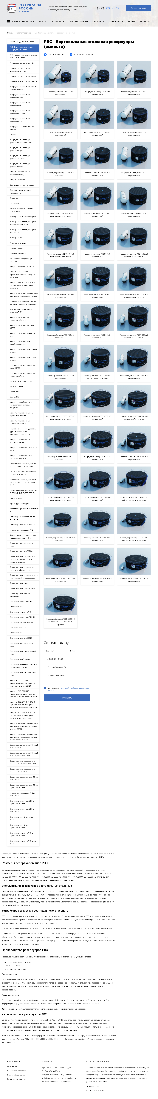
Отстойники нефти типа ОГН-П (22, 617)
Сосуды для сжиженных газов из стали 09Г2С (23, 366)
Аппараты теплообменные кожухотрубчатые (20, 440)
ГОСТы (131, 21)
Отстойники (14, 203)
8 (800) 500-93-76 (49, 1068)
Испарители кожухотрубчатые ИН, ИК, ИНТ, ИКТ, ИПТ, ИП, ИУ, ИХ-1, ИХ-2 (23, 482)
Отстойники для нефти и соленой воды (23, 652)
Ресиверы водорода (18, 253)
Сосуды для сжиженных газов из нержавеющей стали (23, 374)
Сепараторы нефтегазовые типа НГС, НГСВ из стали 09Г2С (22, 770)
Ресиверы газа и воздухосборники (23, 216)
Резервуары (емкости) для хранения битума (20, 95)
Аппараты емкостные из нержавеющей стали (19, 318)
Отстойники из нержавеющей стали (21, 644)
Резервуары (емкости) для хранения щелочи (20, 165)
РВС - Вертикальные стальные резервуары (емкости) (21, 48)
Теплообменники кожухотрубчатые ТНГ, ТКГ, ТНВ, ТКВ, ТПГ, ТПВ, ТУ (23, 491)
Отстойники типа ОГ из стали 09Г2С (21, 818)
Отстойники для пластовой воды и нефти (23, 673)
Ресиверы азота (16, 238)
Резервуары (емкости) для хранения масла (20, 119)
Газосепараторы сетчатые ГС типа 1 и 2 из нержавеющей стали (24, 754)
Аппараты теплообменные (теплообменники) (20, 173)
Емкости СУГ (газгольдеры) (21, 381)
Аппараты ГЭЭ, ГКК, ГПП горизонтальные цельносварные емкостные (22, 274)
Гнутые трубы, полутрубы (19, 503)
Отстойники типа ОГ (18, 607)
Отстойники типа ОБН (18, 633)
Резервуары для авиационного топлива (22, 127)
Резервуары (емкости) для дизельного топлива (20, 69)
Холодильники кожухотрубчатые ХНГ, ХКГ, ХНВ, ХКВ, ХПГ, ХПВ (23, 464)
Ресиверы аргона (16, 248)
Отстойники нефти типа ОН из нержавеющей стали (22, 802)
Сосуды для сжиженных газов (22, 185)
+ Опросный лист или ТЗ (56, 667)
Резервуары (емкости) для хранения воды (20, 103)
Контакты (145, 21)
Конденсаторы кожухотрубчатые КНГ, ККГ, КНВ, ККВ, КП (23, 472)
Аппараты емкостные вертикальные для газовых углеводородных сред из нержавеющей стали (24, 737)
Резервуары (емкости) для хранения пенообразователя (21, 141)
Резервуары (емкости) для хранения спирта (20, 149)
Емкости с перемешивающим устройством (21, 209)
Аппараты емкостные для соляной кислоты (23, 350)
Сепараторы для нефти (19, 583)
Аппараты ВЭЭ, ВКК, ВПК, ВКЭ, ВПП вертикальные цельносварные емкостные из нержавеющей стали (23, 705)
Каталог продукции (23, 21)
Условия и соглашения (16, 1079)
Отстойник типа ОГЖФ (19, 627)
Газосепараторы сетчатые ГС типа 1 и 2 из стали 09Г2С (24, 746)
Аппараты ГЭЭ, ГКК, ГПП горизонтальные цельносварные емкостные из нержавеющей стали (23, 694)
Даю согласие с (68, 689)
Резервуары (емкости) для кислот (23, 76)
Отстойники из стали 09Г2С (21, 638)
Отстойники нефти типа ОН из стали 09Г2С (22, 810)
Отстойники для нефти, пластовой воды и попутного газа (23, 665)
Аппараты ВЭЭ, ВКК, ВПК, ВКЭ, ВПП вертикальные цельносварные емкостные (23, 285)
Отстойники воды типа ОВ (20, 612)
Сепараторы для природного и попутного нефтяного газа (22, 568)
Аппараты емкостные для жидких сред (23, 334)
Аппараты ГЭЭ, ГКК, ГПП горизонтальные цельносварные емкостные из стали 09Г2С (22, 683)
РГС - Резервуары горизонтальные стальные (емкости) (23, 56)
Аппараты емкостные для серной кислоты (23, 358)
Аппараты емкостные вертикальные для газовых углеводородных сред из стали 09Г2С (24, 726)
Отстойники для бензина (20, 659)
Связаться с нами (138, 8)
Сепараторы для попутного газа (22, 588)
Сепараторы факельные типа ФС (22, 525)
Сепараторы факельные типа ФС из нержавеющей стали (24, 786)
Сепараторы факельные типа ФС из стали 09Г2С (24, 778)
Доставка (98, 21)
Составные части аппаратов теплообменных (21, 191)
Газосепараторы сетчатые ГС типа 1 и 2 (24, 510)
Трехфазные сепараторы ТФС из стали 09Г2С (22, 794)
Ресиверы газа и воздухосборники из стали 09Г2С (23, 231)
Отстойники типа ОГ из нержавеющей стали (19, 826)
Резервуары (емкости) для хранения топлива (20, 157)
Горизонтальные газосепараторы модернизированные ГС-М (23, 536)
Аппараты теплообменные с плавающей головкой (20, 422)
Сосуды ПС (14, 397)
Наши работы (116, 21)
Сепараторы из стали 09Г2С (21, 551)
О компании (58, 21)
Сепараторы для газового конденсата (20, 594)
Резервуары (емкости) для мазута (23, 81)
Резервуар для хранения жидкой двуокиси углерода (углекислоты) (23, 302)
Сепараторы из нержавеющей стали (21, 544)
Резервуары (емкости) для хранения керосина (20, 111)
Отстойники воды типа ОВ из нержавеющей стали (21, 834)
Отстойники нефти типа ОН (21, 601)
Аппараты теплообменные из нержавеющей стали (21, 456)
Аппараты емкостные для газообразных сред (20, 342)
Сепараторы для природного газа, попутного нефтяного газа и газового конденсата (23, 559)
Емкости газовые (16, 386)
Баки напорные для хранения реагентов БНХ (21, 310)
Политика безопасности (16, 1075)
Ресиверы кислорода (18, 243)
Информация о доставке (17, 1071)
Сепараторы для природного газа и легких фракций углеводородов (24, 576)
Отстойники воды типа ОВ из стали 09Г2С (24, 842)
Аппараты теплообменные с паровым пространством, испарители (20, 405)
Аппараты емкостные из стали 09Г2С (22, 326)
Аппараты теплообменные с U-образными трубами (22, 414)
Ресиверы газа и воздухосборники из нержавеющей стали (23, 223)
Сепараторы (14, 198)
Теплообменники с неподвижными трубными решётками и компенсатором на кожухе (23, 431)
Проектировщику (79, 21)
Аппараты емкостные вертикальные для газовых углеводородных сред (24, 294)
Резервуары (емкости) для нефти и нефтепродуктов (23, 87)
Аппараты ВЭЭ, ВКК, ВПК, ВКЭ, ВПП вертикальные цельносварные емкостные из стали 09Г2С (23, 715)
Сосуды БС (14, 392)
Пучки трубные (16, 498)
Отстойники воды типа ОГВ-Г (21, 622)
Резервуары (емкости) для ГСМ (22, 63)
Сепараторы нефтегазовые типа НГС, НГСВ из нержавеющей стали (23, 762)
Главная (10, 33)
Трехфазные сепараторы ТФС (21, 530)
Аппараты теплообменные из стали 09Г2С (23, 448)
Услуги (42, 21)
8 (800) (107, 8)
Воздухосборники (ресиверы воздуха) (21, 259)
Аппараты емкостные (18, 180)
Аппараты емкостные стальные (22, 266)
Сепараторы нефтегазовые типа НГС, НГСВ (22, 518)
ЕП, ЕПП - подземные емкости (22, 42)
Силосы (13, 134)
